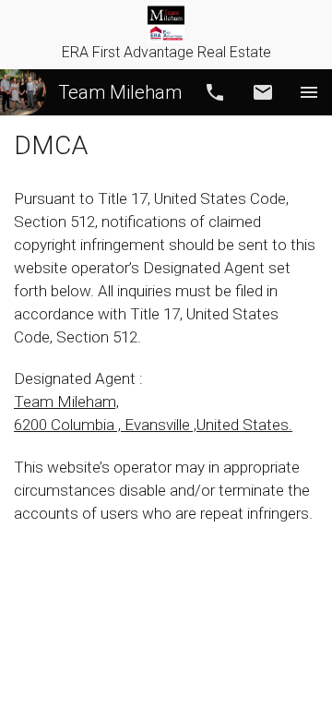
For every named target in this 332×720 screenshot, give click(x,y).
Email (263, 92)
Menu (309, 92)
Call (215, 92)
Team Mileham (120, 92)
